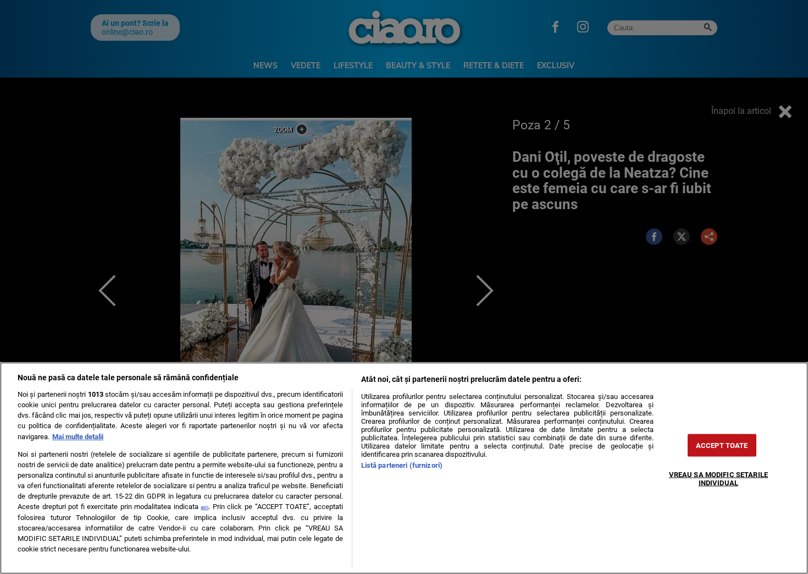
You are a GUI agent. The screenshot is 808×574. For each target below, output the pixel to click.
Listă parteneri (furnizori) (401, 465)
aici (204, 507)
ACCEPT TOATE (722, 445)
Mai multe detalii (77, 437)
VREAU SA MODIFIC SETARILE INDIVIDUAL (718, 478)
